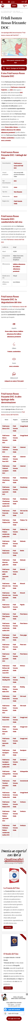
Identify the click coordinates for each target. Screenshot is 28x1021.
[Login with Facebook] (5, 1009)
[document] (14, 510)
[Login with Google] (5, 1013)
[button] (27, 994)
